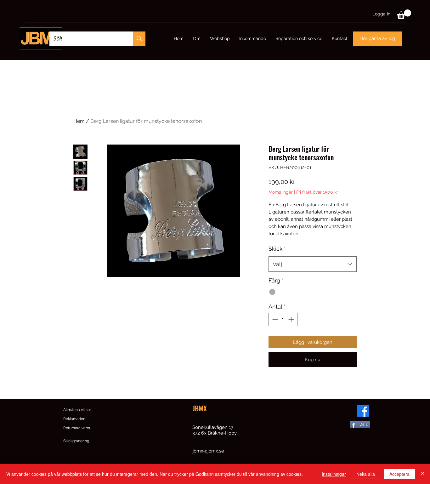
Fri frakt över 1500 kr (317, 192)
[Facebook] (363, 411)
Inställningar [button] (334, 474)
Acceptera (399, 474)
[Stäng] (422, 474)
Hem (79, 121)
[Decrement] (274, 319)
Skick (277, 248)
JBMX (200, 408)
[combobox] (313, 264)
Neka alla (365, 474)
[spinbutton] (283, 319)
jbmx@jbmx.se (208, 451)
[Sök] (139, 38)
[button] (404, 14)
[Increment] (292, 319)
